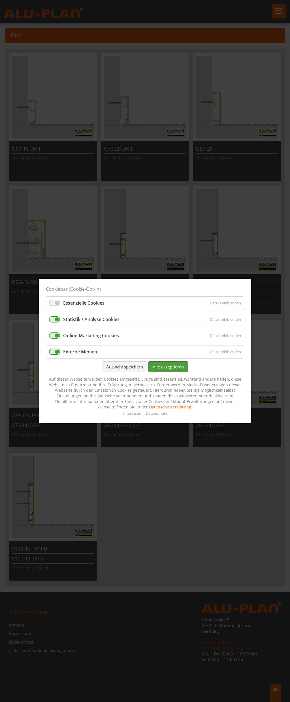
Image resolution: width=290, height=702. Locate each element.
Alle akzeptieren (168, 367)
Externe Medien (80, 352)
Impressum (132, 413)
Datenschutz (156, 413)
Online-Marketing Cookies (91, 335)
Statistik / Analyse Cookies (91, 319)
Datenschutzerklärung (170, 407)
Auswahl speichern (124, 367)
